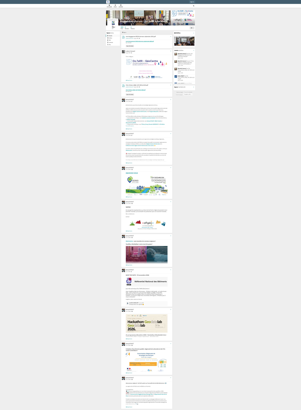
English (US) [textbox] (187, 94)
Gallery (110, 38)
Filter (124, 32)
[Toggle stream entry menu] (171, 36)
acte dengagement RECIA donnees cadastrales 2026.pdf (141, 36)
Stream (110, 35)
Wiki (110, 40)
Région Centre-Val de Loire (139, 111)
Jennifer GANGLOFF (134, 302)
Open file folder (129, 46)
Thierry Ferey (144, 124)
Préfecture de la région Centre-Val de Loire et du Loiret (140, 145)
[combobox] (188, 94)
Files (110, 44)
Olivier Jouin (129, 150)
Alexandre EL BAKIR (131, 122)
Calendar (121, 6)
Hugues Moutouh (153, 111)
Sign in (192, 2)
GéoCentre (129, 241)
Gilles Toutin (158, 121)
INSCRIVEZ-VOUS (132, 173)
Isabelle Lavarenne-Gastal (148, 118)
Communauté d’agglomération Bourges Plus (141, 394)
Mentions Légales (180, 92)
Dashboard (109, 6)
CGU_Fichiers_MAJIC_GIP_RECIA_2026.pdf (137, 85)
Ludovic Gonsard (129, 38)
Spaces (115, 6)
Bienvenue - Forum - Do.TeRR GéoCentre (144, 21)
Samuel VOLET (130, 99)
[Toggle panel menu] (193, 33)
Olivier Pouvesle (131, 119)
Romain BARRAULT (153, 124)
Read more (129, 80)
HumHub (190, 92)
